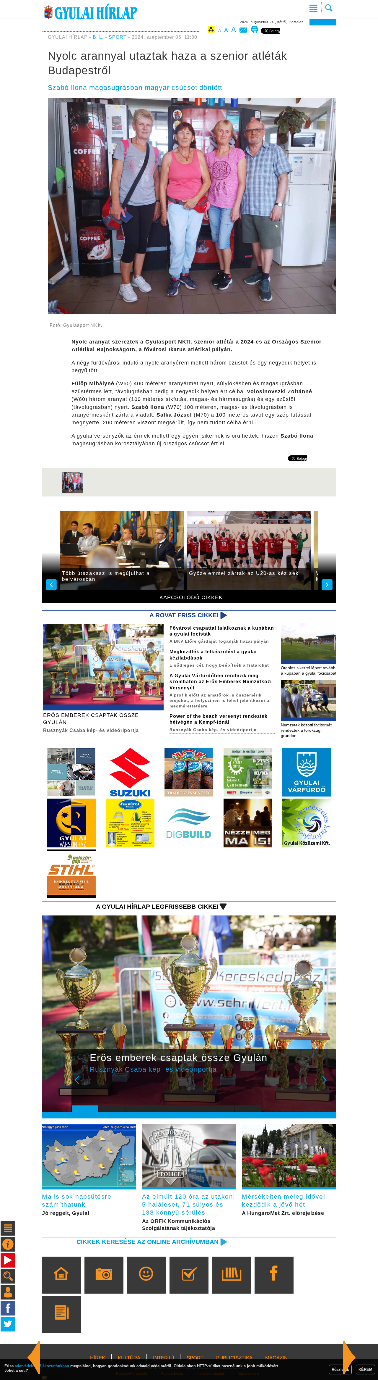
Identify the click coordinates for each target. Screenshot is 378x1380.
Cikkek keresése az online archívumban (147, 1241)
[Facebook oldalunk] (274, 1283)
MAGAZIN (276, 1358)
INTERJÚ (163, 1358)
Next (328, 1084)
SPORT (118, 37)
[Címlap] (61, 1283)
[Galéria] (104, 1283)
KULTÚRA (129, 1358)
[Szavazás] (189, 1283)
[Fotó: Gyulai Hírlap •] (72, 492)
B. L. (99, 37)
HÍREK (97, 1358)
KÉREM (365, 1369)
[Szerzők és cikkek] (61, 1323)
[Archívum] (231, 1283)
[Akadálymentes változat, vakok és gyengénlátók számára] (211, 30)
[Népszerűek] (146, 1283)
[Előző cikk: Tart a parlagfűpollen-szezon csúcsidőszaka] (349, 1357)
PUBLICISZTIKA (234, 1358)
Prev (80, 1084)
